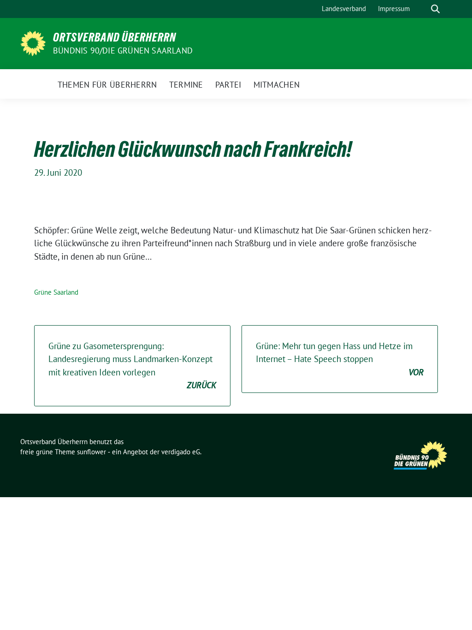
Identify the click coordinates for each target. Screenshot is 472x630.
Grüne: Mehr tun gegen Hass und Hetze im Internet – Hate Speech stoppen (340, 359)
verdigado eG (180, 451)
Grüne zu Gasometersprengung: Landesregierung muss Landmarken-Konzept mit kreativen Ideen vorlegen (132, 365)
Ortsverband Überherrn (114, 37)
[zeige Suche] (435, 9)
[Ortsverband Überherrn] (33, 42)
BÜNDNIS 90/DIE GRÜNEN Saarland (123, 50)
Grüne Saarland (56, 292)
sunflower (91, 451)
